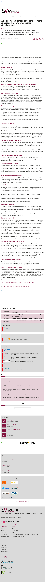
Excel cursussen (5, 539)
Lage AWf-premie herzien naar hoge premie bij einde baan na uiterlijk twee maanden (26, 312)
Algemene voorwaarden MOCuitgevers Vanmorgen (25, 534)
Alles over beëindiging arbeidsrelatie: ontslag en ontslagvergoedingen (27, 318)
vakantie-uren (26, 286)
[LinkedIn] (37, 39)
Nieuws (2, 28)
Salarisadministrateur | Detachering (10, 458)
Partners (3, 541)
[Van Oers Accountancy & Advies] (14, 487)
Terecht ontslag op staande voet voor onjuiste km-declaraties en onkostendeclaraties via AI (22, 381)
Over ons (14, 528)
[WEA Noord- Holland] (14, 492)
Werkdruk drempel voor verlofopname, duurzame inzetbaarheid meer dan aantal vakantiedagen (24, 350)
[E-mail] (40, 39)
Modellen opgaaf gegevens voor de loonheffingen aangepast (16, 385)
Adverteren (15, 530)
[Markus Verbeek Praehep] (6, 361)
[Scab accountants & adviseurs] (14, 482)
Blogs (2, 530)
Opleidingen (4, 532)
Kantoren (3, 545)
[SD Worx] (7, 350)
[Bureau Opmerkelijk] (6, 369)
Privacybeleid (15, 539)
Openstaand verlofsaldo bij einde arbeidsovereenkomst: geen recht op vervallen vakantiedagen (27, 315)
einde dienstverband (17, 286)
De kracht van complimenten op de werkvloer (18, 365)
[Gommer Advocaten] (7, 354)
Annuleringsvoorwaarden (19, 536)
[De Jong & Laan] (6, 482)
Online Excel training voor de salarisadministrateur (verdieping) (21, 433)
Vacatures (4, 543)
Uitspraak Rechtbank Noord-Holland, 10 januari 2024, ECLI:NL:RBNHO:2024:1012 (19, 282)
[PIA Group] (6, 487)
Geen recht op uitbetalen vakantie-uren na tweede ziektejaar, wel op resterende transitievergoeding (20, 390)
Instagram (9, 557)
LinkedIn (2, 557)
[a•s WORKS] (6, 357)
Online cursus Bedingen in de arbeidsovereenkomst (18, 428)
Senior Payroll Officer (7, 469)
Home (2, 16)
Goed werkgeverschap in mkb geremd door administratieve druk (22, 328)
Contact (14, 532)
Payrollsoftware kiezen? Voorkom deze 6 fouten (19, 339)
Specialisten (4, 551)
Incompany (4, 534)
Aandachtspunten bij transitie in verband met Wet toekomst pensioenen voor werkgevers (24, 354)
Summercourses (5, 536)
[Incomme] (6, 339)
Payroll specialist (6, 463)
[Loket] (6, 329)
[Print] (43, 39)
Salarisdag (4, 547)
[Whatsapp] (34, 39)
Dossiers (3, 549)
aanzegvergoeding (8, 286)
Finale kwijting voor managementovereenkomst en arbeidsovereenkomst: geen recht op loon (27, 321)
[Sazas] (6, 365)
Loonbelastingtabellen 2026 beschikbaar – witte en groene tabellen (17, 394)
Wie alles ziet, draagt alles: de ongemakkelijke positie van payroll (22, 357)
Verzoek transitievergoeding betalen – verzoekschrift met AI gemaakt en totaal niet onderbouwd (21, 398)
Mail (5, 557)
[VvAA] (6, 492)
